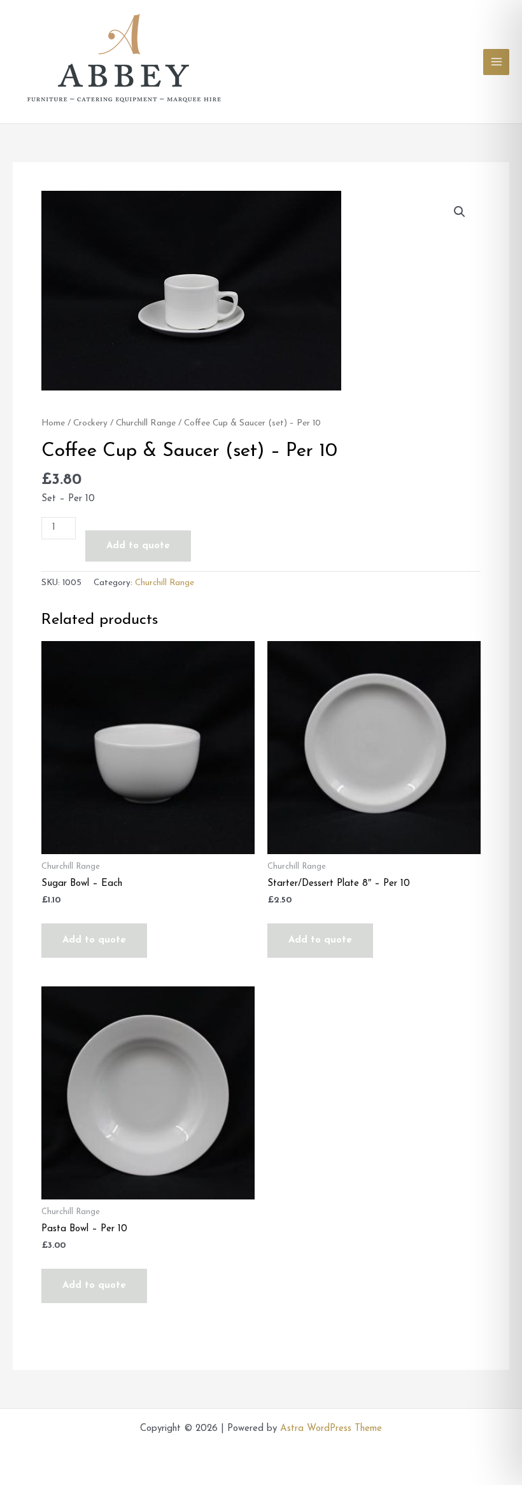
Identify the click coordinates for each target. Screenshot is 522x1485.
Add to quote (138, 546)
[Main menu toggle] (496, 62)
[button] (459, 211)
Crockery (90, 423)
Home (53, 423)
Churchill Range (146, 423)
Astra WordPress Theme (331, 1428)
